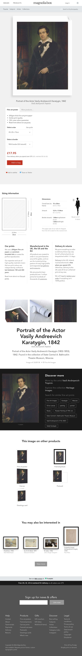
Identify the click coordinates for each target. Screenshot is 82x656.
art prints (27, 123)
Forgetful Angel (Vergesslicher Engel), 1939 (71, 549)
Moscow (75, 401)
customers (43, 279)
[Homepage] (41, 3)
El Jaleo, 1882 (48, 551)
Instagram (52, 633)
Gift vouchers (39, 619)
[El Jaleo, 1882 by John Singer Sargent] (51, 543)
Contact (8, 619)
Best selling (53, 619)
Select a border (12, 139)
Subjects (12, 9)
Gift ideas (38, 622)
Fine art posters (25, 619)
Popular (5, 9)
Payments (8, 627)
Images (6, 3)
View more (41, 564)
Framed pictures (26, 622)
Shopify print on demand (69, 647)
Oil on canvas (51, 406)
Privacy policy (69, 624)
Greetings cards (25, 633)
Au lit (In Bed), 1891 (30, 551)
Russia (48, 411)
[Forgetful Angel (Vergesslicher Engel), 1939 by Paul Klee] (71, 536)
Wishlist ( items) (41, 625)
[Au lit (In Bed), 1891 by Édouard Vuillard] (30, 543)
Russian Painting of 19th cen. (64, 411)
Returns (8, 633)
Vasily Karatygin (51, 426)
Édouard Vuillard (29, 552)
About (7, 622)
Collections (25, 9)
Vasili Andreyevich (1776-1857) (56, 421)
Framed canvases (26, 627)
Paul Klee (67, 552)
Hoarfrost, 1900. (9, 551)
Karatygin (65, 401)
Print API (67, 645)
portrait (72, 406)
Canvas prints (25, 625)
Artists (19, 9)
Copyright (67, 635)
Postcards (23, 630)
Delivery (58, 260)
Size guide (29, 127)
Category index (54, 630)
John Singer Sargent (50, 552)
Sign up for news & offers (41, 597)
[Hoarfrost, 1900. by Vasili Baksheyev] (10, 543)
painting (62, 406)
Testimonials (9, 625)
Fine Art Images (52, 401)
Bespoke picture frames (22, 647)
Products (17, 3)
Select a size (20, 127)
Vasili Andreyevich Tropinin (41, 103)
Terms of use (68, 627)
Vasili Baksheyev (9, 552)
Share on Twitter (27, 172)
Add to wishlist (12, 172)
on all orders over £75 (41, 583)
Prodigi (74, 645)
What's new (24, 635)
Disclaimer (68, 637)
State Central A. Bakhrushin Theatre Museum (61, 416)
